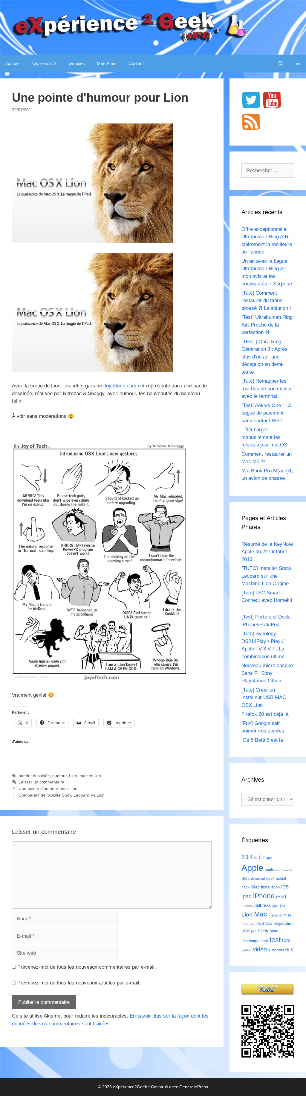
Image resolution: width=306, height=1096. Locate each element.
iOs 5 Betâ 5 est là (262, 740)
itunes (246, 905)
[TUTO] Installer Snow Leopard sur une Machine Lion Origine (266, 575)
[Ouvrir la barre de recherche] (281, 63)
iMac (255, 887)
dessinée (41, 775)
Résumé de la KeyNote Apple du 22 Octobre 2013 (267, 551)
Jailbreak (262, 905)
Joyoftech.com (119, 386)
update (246, 950)
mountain (249, 924)
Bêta (245, 878)
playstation (283, 923)
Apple (252, 868)
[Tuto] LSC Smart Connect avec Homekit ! (266, 600)
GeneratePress (193, 1086)
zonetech (280, 949)
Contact (136, 63)
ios (285, 886)
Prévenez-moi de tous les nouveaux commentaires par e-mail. (86, 967)
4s (256, 858)
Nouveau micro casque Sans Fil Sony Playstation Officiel (267, 673)
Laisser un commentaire (41, 782)
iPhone (264, 896)
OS (261, 923)
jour (282, 906)
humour (59, 775)
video (260, 949)
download (258, 878)
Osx (269, 923)
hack (245, 887)
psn (253, 931)
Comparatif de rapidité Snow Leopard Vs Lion (62, 795)
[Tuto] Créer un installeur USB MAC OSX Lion (263, 697)
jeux (276, 906)
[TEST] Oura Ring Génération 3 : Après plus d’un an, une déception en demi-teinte (264, 357)
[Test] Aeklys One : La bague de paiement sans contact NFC (266, 413)
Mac (260, 914)
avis (288, 869)
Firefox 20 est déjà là (264, 714)
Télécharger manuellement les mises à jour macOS (264, 437)
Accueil (13, 63)
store (274, 931)
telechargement (254, 941)
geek (270, 879)
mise (287, 915)
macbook (275, 915)
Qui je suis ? (44, 63)
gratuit (281, 879)
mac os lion (90, 775)
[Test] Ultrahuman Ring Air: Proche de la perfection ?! (267, 324)
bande (24, 775)
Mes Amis (107, 63)
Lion (73, 775)
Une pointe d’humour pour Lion (48, 788)
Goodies (76, 63)
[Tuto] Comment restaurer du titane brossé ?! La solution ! (266, 300)
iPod (281, 896)
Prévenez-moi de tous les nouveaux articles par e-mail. (79, 983)
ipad (246, 896)
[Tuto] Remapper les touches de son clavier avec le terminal (266, 388)
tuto (286, 940)
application (274, 870)
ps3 (245, 930)
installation (270, 887)
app (269, 858)
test (275, 940)
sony (263, 930)
